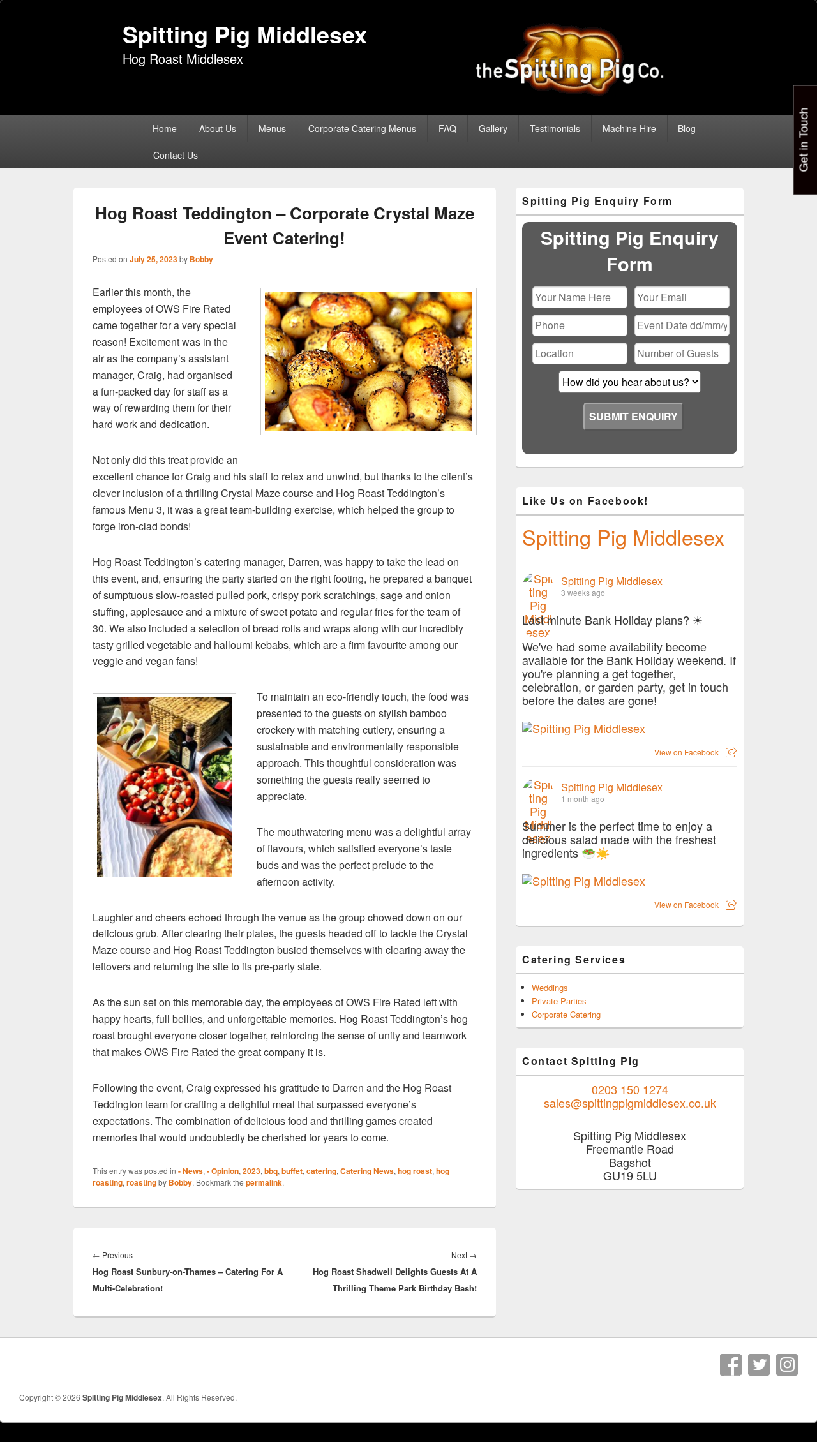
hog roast (415, 1171)
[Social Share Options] (731, 752)
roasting (141, 1182)
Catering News (367, 1171)
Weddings (550, 987)
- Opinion (223, 1171)
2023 (251, 1171)
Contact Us (175, 155)
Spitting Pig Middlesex (245, 33)
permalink (264, 1182)
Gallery (493, 128)
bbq (271, 1171)
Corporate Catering (566, 1014)
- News (190, 1171)
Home (165, 128)
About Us (217, 128)
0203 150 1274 (630, 1089)
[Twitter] (759, 1365)
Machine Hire (629, 128)
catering (321, 1171)
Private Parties (559, 1001)
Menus (272, 128)
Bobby (201, 259)
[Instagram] (787, 1365)
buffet (292, 1171)
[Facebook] (731, 1365)
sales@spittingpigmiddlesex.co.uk (630, 1102)
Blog (687, 128)
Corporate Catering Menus (362, 128)
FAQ (447, 128)
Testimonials (555, 128)
